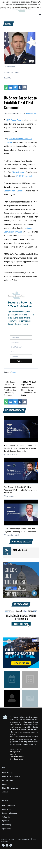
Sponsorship (6, 829)
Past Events (6, 809)
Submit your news (16, 759)
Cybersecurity (7, 772)
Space (13, 372)
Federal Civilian (7, 780)
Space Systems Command (15, 191)
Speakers (5, 821)
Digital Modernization (10, 788)
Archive (5, 792)
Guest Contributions (17, 756)
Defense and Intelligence (11, 776)
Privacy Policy (15, 752)
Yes (37, 7)
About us (13, 754)
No (41, 7)
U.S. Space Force (14, 120)
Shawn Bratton (18, 172)
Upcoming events (8, 805)
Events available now (10, 813)
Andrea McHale (31, 113)
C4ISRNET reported (24, 176)
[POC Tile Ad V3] (21, 652)
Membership (6, 825)
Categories (6, 817)
